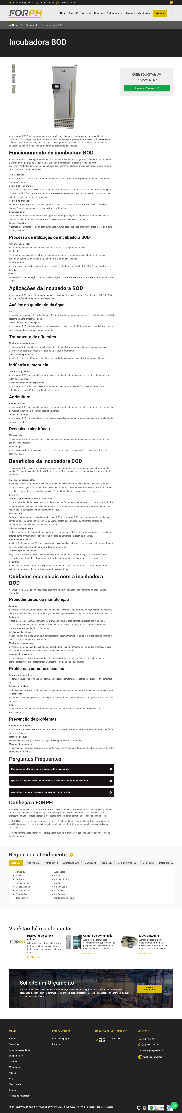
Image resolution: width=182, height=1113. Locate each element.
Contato (160, 13)
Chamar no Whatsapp (145, 88)
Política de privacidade (19, 1096)
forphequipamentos (140, 1057)
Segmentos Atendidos (93, 13)
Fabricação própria (61, 1038)
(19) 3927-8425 (46, 2)
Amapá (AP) (52, 863)
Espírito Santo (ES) (127, 863)
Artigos (12, 1073)
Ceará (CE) (106, 863)
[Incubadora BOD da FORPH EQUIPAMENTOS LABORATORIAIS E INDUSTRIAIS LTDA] (13, 68)
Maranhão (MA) (167, 863)
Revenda (56, 1044)
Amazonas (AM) (71, 863)
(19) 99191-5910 (68, 2)
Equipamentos (113, 13)
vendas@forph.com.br (23, 2)
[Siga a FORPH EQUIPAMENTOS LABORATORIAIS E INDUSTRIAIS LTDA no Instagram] (171, 3)
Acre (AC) (16, 863)
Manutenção (144, 13)
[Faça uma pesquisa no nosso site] (171, 13)
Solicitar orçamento (149, 988)
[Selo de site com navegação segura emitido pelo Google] (156, 1108)
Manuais (130, 13)
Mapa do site (15, 1084)
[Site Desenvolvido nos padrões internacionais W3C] (144, 1108)
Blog (11, 1078)
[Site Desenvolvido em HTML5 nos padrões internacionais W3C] (139, 1108)
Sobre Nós (74, 13)
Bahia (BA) (90, 863)
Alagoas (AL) (33, 863)
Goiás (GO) (148, 863)
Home (63, 13)
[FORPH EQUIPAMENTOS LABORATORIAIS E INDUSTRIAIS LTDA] (25, 17)
